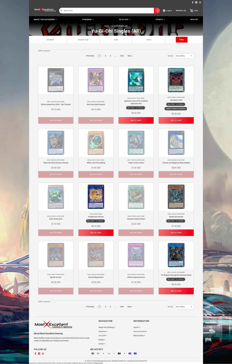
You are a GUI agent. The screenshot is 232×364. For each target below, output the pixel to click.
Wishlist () (181, 10)
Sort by (170, 56)
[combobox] (50, 40)
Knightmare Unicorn (96, 217)
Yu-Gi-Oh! (124, 19)
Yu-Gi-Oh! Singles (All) (119, 26)
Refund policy (138, 336)
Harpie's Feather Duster (136, 219)
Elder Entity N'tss (55, 219)
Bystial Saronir (56, 277)
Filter (181, 39)
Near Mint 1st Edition (135, 108)
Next (130, 56)
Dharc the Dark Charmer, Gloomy (56, 163)
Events (160, 19)
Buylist (101, 340)
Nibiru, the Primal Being (96, 163)
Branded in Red (176, 100)
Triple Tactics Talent (136, 163)
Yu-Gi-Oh (102, 336)
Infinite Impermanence (136, 277)
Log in (169, 10)
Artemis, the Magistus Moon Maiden (176, 163)
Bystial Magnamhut (95, 277)
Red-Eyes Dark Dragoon (96, 104)
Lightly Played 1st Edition (176, 109)
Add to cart (136, 120)
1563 (122, 56)
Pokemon (87, 19)
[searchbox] (51, 39)
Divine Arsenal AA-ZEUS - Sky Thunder (56, 104)
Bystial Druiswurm (176, 217)
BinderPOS (143, 361)
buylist (194, 19)
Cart (196, 10)
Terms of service (139, 331)
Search (136, 327)
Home (106, 26)
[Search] (157, 10)
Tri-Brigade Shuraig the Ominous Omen (176, 275)
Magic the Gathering (45, 19)
